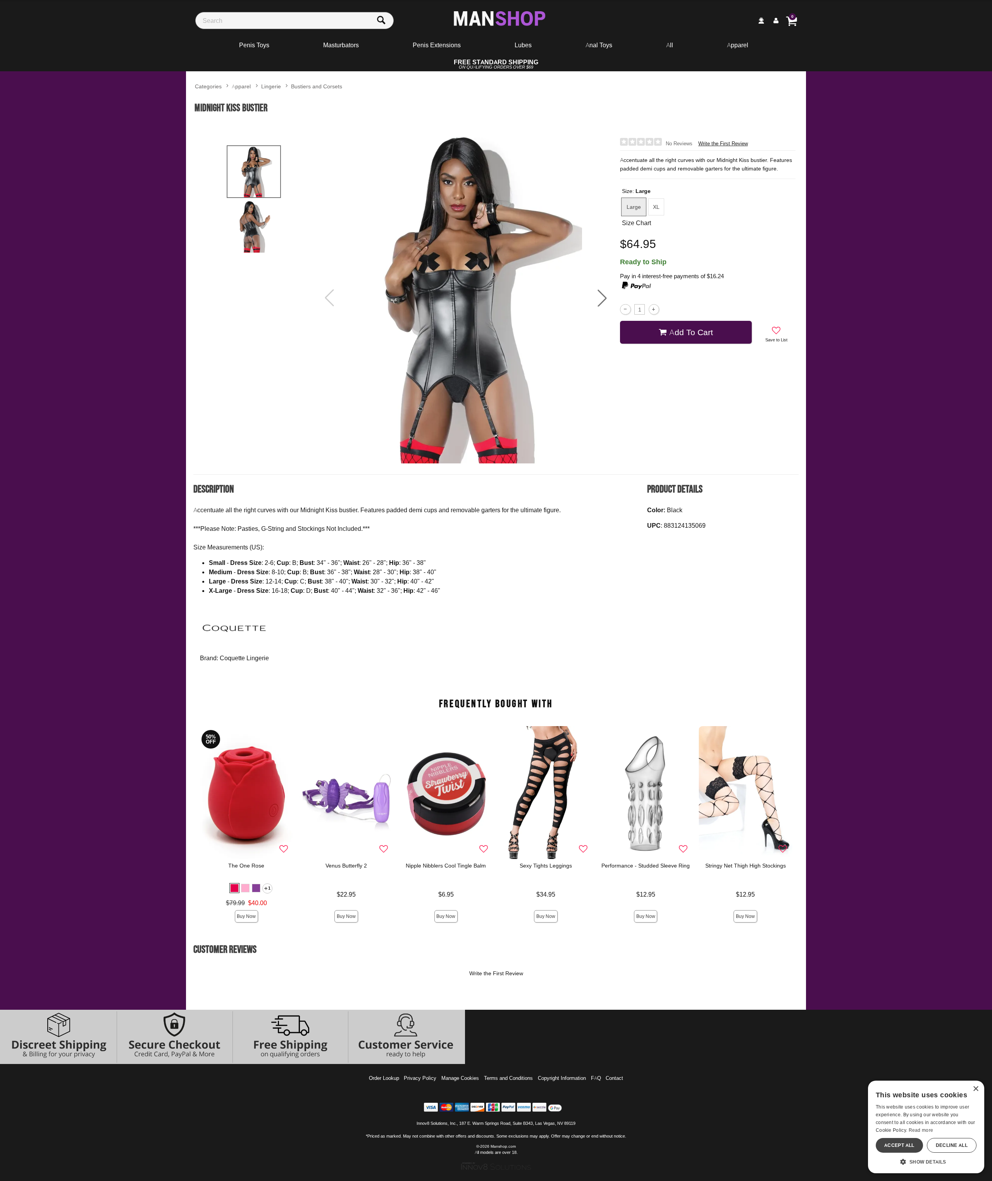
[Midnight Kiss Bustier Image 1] (466, 298)
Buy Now (246, 916)
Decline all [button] (952, 1145)
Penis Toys (254, 45)
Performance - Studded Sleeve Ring (645, 865)
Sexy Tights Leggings (546, 865)
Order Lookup (384, 1078)
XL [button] (656, 206)
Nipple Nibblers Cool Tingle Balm (446, 865)
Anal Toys (599, 45)
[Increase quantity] (654, 309)
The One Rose (246, 865)
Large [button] (634, 206)
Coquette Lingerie (244, 658)
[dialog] (926, 1127)
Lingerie (271, 86)
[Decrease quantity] (625, 309)
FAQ (596, 1078)
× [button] (975, 1089)
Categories (208, 86)
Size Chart (636, 223)
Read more (921, 1130)
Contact (614, 1078)
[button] (602, 297)
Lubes (523, 45)
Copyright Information (562, 1078)
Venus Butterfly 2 (346, 865)
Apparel (737, 45)
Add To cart (691, 332)
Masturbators (341, 45)
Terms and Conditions (508, 1078)
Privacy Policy (420, 1078)
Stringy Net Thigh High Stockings (745, 865)
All (669, 45)
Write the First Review (723, 143)
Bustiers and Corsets (316, 86)
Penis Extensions (437, 45)
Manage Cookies (460, 1078)
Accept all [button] (899, 1145)
